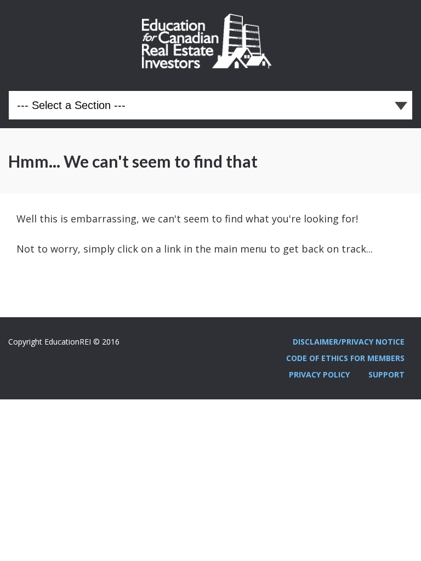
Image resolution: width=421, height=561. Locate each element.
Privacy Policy (319, 374)
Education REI (210, 41)
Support (386, 374)
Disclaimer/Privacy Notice (349, 341)
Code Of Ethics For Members (345, 358)
